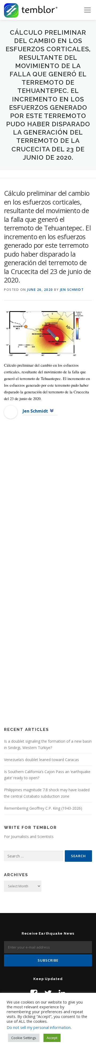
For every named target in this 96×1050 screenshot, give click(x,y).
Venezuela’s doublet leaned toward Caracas (41, 759)
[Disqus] (48, 509)
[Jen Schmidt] (10, 412)
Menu (87, 10)
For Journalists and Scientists (29, 836)
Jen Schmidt (72, 289)
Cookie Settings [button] (23, 1037)
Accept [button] (52, 1037)
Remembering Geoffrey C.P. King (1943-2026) (43, 808)
